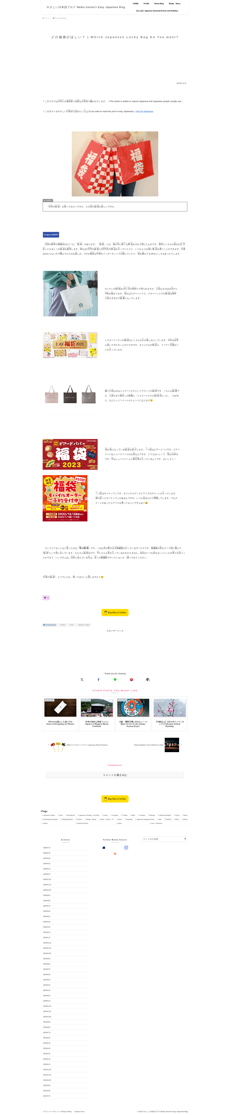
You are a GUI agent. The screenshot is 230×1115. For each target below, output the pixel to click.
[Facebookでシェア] (98, 679)
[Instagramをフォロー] (126, 847)
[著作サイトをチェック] (104, 847)
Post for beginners (144, 111)
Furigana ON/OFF (51, 235)
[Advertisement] (115, 60)
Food (72, 625)
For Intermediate (50, 625)
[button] (148, 679)
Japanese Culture (84, 625)
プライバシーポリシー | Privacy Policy (57, 1111)
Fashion (63, 625)
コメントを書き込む (115, 774)
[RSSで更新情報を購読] (115, 853)
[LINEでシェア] (115, 679)
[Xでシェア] (82, 679)
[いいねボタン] (45, 598)
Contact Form (79, 1111)
